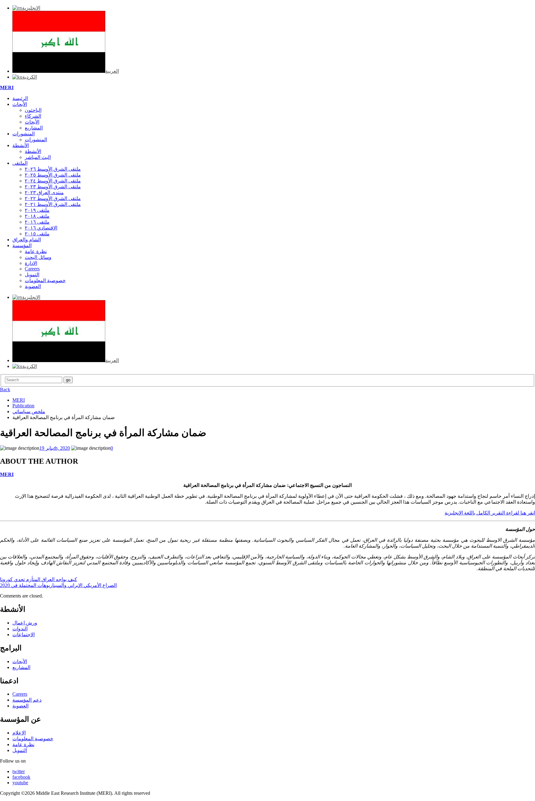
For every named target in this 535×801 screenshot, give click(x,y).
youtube (20, 782)
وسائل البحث (38, 257)
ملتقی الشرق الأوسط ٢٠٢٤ (53, 180)
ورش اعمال (24, 622)
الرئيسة (20, 98)
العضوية (33, 286)
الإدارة (31, 263)
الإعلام (19, 732)
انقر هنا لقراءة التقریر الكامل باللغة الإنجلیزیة (490, 512)
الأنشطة (20, 145)
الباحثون (33, 110)
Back (5, 389)
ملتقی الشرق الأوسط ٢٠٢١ (53, 204)
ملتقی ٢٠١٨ (37, 216)
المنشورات (23, 133)
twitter (18, 771)
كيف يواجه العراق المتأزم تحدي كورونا (38, 579)
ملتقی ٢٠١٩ (37, 210)
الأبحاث (19, 104)
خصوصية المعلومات (45, 280)
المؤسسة (22, 245)
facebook (21, 777)
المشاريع (34, 127)
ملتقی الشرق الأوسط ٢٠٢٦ (53, 169)
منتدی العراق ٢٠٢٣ (44, 192)
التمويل (32, 274)
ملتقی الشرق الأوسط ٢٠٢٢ (53, 198)
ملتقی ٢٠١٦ (37, 222)
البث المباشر (38, 157)
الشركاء (33, 116)
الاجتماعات (23, 634)
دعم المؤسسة (26, 700)
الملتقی (20, 163)
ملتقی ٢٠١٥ (37, 233)
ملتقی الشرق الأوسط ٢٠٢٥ (53, 174)
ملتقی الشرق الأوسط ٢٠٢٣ (53, 186)
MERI (7, 87)
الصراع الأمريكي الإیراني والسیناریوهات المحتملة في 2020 (58, 585)
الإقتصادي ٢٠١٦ (41, 227)
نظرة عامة (36, 251)
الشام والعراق (26, 239)
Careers (32, 268)
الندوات (20, 628)
